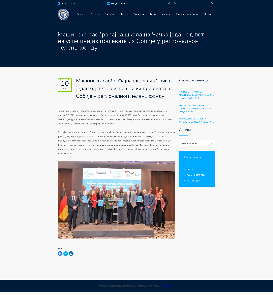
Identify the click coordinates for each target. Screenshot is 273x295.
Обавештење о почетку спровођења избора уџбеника (196, 120)
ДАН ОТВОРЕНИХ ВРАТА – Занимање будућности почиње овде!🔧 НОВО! (197, 108)
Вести (153, 14)
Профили (109, 14)
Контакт (208, 14)
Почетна (81, 14)
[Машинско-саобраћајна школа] (63, 14)
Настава (124, 14)
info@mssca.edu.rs (119, 3)
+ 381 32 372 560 (69, 3)
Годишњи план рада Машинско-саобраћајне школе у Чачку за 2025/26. (196, 95)
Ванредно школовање (187, 14)
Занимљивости (196, 175)
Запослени (139, 14)
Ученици (166, 14)
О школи (95, 14)
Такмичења (193, 180)
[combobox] (197, 143)
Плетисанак (168, 286)
